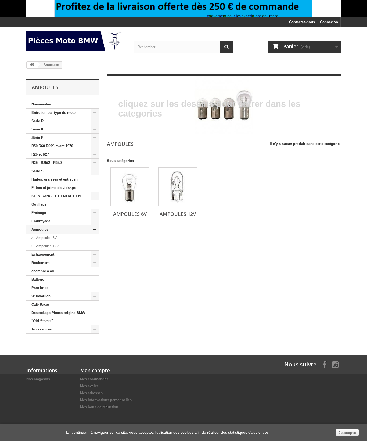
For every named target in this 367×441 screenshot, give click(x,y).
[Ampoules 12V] (177, 186)
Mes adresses (91, 393)
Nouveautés (41, 104)
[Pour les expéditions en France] (183, 8)
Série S (37, 171)
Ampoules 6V (46, 238)
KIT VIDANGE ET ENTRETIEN (56, 196)
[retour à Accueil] (32, 65)
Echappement (42, 254)
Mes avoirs (89, 386)
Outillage (38, 204)
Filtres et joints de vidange (53, 188)
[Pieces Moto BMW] (76, 41)
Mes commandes (94, 379)
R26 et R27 (40, 154)
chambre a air (42, 271)
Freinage (38, 213)
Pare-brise (39, 288)
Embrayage (40, 221)
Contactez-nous (302, 22)
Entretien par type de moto (53, 113)
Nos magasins (38, 379)
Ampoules (39, 229)
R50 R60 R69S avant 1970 (52, 146)
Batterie (37, 279)
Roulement (40, 263)
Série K (37, 129)
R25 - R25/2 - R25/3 (46, 163)
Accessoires (41, 329)
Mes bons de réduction (99, 407)
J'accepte (347, 433)
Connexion (329, 22)
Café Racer (40, 304)
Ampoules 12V (47, 246)
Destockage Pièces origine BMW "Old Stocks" (58, 317)
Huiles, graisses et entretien (54, 179)
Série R (37, 121)
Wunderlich (41, 296)
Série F (37, 138)
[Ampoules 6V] (129, 186)
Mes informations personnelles (106, 400)
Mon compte (95, 370)
